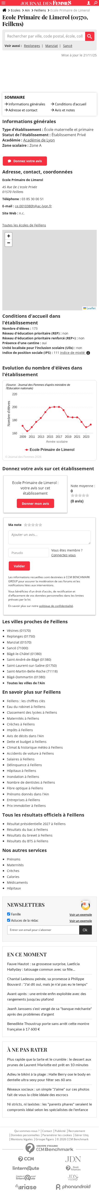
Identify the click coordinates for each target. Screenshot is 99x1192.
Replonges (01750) (21, 636)
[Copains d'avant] (26, 1177)
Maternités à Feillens (23, 718)
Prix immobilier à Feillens (26, 805)
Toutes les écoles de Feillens (24, 225)
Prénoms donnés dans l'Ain (28, 794)
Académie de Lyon (39, 140)
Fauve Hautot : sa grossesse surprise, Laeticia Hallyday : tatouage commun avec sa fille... (43, 966)
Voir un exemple (81, 914)
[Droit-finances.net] (73, 1168)
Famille (15, 914)
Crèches (13, 871)
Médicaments (17, 882)
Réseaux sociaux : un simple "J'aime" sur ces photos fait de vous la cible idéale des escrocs (48, 1092)
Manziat (51, 45)
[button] (8, 236)
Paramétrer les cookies (57, 1135)
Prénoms (13, 859)
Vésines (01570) (19, 630)
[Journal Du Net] (73, 1159)
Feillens (40, 10)
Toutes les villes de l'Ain (26, 683)
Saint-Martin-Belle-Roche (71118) (32, 671)
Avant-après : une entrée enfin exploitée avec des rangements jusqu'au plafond (46, 996)
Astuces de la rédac (24, 920)
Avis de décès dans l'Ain (25, 736)
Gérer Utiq (81, 1135)
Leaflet (91, 308)
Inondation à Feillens (23, 776)
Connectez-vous (63, 555)
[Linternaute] (26, 1168)
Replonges (32, 45)
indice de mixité (73, 352)
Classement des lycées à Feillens (32, 712)
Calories (13, 877)
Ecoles (15, 10)
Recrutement (76, 1131)
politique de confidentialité (56, 606)
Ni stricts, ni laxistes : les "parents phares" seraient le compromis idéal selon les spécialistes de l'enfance (49, 1107)
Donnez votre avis (27, 161)
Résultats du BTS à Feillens (27, 841)
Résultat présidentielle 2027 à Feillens (36, 824)
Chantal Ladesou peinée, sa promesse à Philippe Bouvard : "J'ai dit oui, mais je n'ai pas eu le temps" (47, 981)
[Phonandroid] (73, 1187)
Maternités (15, 865)
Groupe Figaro (44, 1139)
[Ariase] (26, 1186)
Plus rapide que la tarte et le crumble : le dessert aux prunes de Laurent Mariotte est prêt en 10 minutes (49, 1062)
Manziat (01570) (19, 642)
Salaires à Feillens (21, 759)
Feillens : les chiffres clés (26, 701)
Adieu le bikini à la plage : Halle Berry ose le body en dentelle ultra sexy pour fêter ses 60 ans (48, 1077)
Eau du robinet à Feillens (26, 706)
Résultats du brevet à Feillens (29, 835)
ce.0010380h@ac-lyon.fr (33, 206)
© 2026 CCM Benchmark (72, 1139)
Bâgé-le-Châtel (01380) (24, 654)
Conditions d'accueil (70, 104)
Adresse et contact (23, 110)
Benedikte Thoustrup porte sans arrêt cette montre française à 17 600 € (48, 1026)
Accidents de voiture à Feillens (30, 753)
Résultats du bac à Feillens (27, 829)
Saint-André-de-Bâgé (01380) (29, 659)
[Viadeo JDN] (73, 1177)
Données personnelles (25, 1135)
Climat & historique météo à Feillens (35, 747)
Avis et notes (65, 110)
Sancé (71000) (17, 648)
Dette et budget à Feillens (27, 741)
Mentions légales (22, 1139)
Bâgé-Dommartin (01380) (26, 677)
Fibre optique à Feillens (25, 788)
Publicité (60, 1131)
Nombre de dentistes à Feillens (31, 782)
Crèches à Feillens (21, 724)
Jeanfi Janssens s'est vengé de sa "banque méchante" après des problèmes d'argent (49, 1011)
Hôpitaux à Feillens (21, 770)
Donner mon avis (35, 503)
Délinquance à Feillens (24, 765)
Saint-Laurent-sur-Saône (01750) (32, 665)
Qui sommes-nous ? (26, 1131)
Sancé (67, 45)
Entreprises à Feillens (23, 800)
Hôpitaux (14, 888)
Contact (47, 1131)
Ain (27, 10)
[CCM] (26, 1159)
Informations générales (27, 104)
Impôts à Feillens (20, 730)
